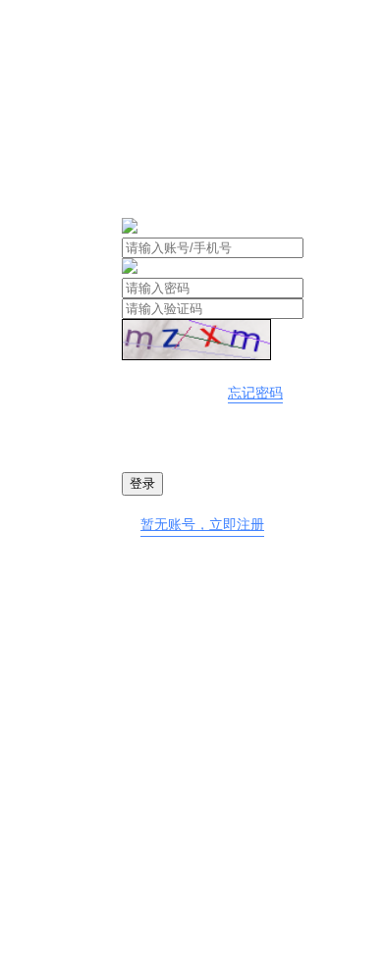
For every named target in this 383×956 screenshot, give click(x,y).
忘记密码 (255, 393)
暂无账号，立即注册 (202, 524)
